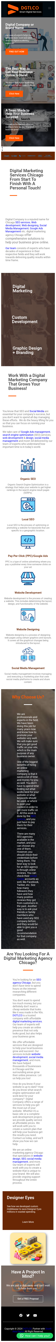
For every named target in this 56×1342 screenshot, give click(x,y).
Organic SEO (28, 479)
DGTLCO (17, 1015)
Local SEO (28, 519)
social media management (28, 1059)
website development (26, 1056)
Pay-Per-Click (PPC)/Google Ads (28, 556)
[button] (49, 7)
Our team (10, 248)
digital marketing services (27, 1021)
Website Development (28, 592)
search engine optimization (18, 434)
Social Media (37, 411)
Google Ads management (35, 431)
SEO (23, 1158)
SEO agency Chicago (27, 981)
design (29, 437)
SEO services (22, 222)
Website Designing (28, 629)
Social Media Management (26, 227)
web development (13, 437)
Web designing (30, 225)
